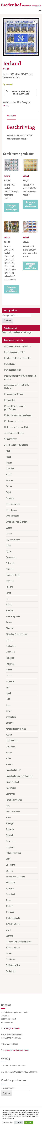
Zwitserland (11, 971)
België (8, 492)
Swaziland (10, 894)
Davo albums (9, 364)
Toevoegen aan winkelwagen (21, 92)
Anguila (9, 462)
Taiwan (9, 900)
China (8, 545)
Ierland (6, 105)
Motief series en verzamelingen (17, 415)
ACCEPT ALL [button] (29, 1122)
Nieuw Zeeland (12, 782)
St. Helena (10, 865)
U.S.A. (8, 930)
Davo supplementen (12, 370)
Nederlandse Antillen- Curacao (19, 776)
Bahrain (9, 486)
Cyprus (9, 551)
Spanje (9, 859)
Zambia (9, 953)
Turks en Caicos (13, 924)
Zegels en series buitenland (16, 445)
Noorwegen (11, 788)
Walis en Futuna (13, 947)
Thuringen (10, 912)
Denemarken (11, 557)
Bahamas (10, 480)
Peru (8, 805)
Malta (8, 758)
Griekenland (11, 646)
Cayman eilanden (13, 539)
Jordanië (9, 723)
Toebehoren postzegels (14, 433)
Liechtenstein (12, 740)
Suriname (10, 888)
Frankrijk (9, 610)
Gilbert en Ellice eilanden (16, 634)
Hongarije (10, 658)
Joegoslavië (11, 717)
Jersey (9, 711)
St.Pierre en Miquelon (15, 876)
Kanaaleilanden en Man (16, 729)
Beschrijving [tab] (11, 116)
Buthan (9, 527)
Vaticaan (9, 935)
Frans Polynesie (13, 616)
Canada (9, 533)
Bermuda (10, 498)
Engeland (10, 581)
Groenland (10, 652)
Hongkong (10, 663)
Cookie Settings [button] (7, 1122)
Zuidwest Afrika (13, 965)
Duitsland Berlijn (13, 575)
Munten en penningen (13, 421)
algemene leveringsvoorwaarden (17, 1050)
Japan (8, 705)
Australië (10, 468)
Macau (9, 752)
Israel (8, 693)
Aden (8, 451)
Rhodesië (10, 829)
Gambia (9, 622)
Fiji (7, 598)
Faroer (9, 593)
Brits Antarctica (13, 504)
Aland (8, 457)
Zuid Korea (10, 959)
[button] (35, 22)
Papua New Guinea (14, 799)
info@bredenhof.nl (13, 1028)
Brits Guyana (11, 510)
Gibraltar (9, 628)
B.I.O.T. (9, 474)
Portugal (9, 823)
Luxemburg (10, 746)
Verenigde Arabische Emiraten (19, 941)
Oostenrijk (10, 794)
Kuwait (9, 734)
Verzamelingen (10, 439)
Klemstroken (9, 400)
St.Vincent (10, 882)
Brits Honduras (12, 516)
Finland (9, 604)
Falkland (9, 587)
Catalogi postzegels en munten (17, 358)
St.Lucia (9, 870)
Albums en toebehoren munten (17, 346)
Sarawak (9, 835)
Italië (8, 699)
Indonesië (10, 681)
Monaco (9, 764)
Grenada (9, 640)
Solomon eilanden (13, 853)
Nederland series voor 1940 (16, 427)
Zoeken (7, 320)
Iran (7, 687)
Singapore (10, 847)
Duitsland (10, 569)
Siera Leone (11, 841)
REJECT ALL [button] (18, 1122)
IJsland (9, 675)
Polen (8, 817)
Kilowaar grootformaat (14, 394)
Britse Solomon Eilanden (16, 522)
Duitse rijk (10, 563)
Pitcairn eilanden (13, 811)
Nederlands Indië (13, 770)
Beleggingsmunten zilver (14, 352)
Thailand (9, 906)
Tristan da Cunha (13, 918)
